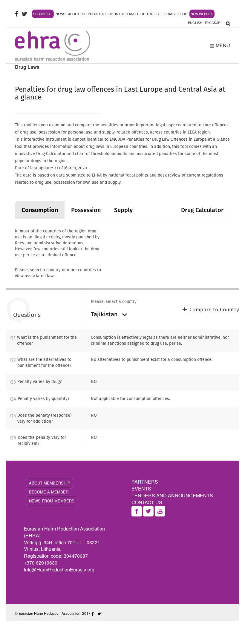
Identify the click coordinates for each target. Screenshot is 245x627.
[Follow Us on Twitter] (24, 13)
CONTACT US (146, 502)
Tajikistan (105, 314)
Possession (86, 210)
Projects (96, 13)
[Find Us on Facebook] (16, 13)
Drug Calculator (202, 210)
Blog (183, 13)
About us (76, 13)
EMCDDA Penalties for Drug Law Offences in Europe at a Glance (170, 139)
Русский (212, 22)
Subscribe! (43, 13)
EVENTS (141, 488)
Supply (123, 210)
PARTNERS (144, 481)
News (60, 13)
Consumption (40, 210)
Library (168, 13)
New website (202, 13)
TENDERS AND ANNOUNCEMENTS (172, 495)
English (195, 22)
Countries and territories (133, 13)
